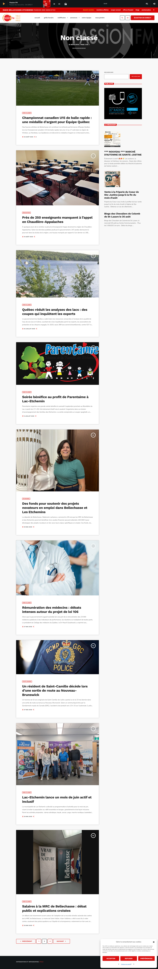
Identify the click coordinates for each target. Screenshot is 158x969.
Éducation (26, 212)
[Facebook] (154, 10)
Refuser (128, 958)
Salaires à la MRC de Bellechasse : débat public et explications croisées (54, 908)
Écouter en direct (142, 18)
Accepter (111, 958)
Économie (26, 498)
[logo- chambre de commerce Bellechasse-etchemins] (123, 109)
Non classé (27, 113)
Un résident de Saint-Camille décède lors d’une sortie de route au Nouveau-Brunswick (55, 690)
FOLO (41, 962)
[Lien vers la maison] (11, 17)
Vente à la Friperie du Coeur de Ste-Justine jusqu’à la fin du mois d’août (121, 195)
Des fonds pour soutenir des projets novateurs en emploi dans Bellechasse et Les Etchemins (54, 508)
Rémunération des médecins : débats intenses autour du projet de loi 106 (51, 610)
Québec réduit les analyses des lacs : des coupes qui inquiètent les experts (54, 312)
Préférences (146, 958)
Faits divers (27, 681)
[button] (154, 942)
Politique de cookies (126, 964)
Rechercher (108, 72)
